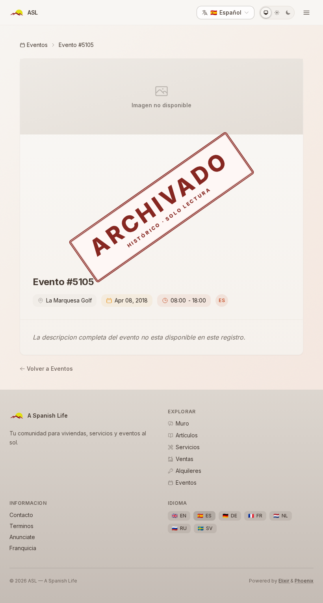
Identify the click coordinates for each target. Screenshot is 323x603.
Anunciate (22, 537)
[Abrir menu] (306, 13)
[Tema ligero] (276, 12)
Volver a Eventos (50, 368)
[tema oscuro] (287, 12)
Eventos (37, 44)
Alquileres (188, 470)
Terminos (21, 526)
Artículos (187, 435)
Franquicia (22, 548)
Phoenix (304, 581)
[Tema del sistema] (265, 12)
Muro (182, 423)
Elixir (284, 581)
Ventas (184, 459)
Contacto (21, 515)
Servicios (188, 447)
